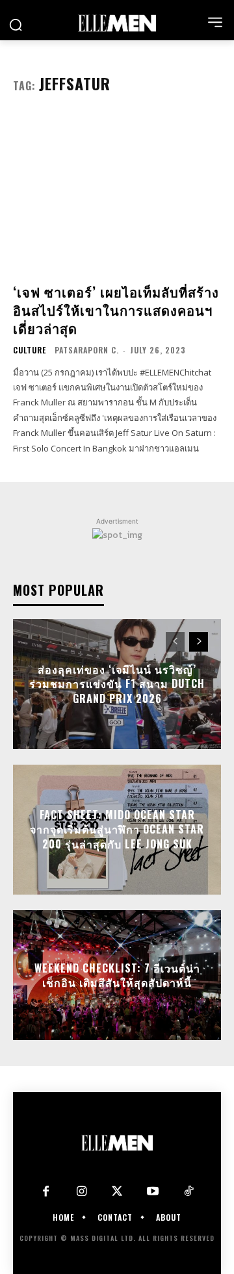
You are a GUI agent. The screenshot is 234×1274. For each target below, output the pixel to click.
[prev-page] (175, 642)
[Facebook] (45, 1191)
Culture (29, 350)
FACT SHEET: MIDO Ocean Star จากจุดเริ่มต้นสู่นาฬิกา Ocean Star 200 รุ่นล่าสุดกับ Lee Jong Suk (117, 829)
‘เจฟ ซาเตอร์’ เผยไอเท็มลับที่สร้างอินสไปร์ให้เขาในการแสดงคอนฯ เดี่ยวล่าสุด (116, 310)
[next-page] (198, 642)
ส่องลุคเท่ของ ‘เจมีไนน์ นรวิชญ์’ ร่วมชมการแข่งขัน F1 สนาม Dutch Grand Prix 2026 (117, 683)
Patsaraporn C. (87, 349)
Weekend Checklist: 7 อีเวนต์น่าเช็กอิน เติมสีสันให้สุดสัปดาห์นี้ (117, 975)
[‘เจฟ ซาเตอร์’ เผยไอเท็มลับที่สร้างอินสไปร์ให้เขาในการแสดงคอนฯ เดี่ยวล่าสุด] (117, 193)
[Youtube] (153, 1191)
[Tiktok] (188, 1191)
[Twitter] (117, 1191)
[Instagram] (81, 1191)
